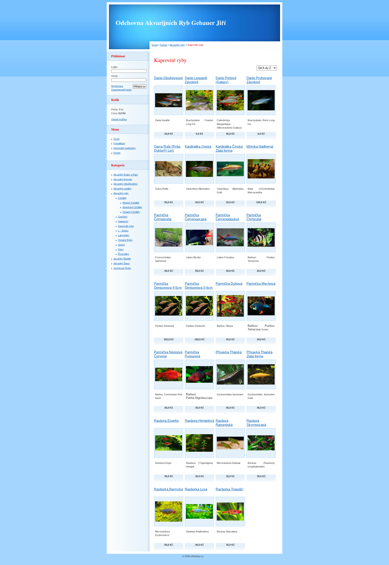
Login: (114, 67)
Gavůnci (122, 216)
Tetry (121, 249)
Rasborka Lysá (196, 489)
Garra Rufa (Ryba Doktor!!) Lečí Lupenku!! (167, 150)
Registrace (117, 86)
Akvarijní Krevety (122, 179)
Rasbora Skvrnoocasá (256, 423)
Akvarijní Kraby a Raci (125, 174)
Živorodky (123, 254)
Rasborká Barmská (168, 489)
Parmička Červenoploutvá (227, 217)
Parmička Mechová (261, 283)
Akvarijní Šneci (121, 263)
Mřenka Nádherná (260, 146)
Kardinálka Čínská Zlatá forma (229, 148)
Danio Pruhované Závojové (259, 80)
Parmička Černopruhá (162, 217)
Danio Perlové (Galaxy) (226, 80)
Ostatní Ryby (125, 240)
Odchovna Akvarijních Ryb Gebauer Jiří (171, 22)
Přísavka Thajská (229, 352)
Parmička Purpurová (192, 354)
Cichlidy (122, 198)
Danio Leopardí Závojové (196, 80)
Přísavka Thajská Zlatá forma (259, 354)
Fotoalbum (119, 143)
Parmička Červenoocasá (195, 217)
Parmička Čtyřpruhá (254, 217)
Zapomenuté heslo (121, 89)
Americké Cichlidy (132, 207)
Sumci (121, 244)
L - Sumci (123, 230)
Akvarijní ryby (177, 45)
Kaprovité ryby (126, 226)
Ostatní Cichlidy (131, 212)
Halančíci (123, 221)
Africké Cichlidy (130, 202)
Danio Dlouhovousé (168, 78)
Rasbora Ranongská (224, 423)
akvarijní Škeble (122, 258)
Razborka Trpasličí (229, 489)
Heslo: (114, 76)
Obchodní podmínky (124, 148)
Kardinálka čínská (198, 146)
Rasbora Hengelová (199, 421)
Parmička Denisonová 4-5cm (168, 285)
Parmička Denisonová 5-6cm (199, 285)
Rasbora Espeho (166, 421)
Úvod (155, 45)
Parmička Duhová (229, 283)
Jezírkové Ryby (122, 268)
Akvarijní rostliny (122, 188)
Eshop (163, 45)
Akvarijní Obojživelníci (125, 183)
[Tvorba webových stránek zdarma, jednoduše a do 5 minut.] (205, 557)
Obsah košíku (119, 119)
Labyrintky (123, 235)
